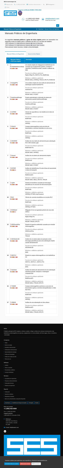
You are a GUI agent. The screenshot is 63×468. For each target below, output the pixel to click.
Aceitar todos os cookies (12, 463)
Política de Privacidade (9, 354)
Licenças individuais (9, 372)
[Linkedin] (5, 431)
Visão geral (7, 391)
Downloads (7, 402)
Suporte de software (9, 394)
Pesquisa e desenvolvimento (11, 380)
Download (41, 29)
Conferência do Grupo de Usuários (19, 402)
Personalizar (36, 463)
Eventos (37, 402)
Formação (31, 402)
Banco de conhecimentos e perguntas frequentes (15, 398)
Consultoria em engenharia (10, 378)
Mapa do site (9, 4)
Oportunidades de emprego (10, 352)
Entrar (7, 7)
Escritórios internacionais (34, 4)
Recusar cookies (26, 463)
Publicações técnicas (9, 383)
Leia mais (6, 334)
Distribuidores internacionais (11, 349)
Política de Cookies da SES (10, 356)
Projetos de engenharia (10, 385)
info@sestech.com (52, 19)
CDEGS (6, 365)
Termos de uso (8, 359)
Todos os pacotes (8, 367)
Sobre (6, 342)
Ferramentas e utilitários (10, 370)
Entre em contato (8, 345)
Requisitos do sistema (9, 396)
